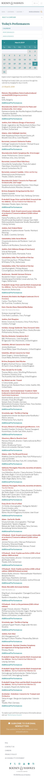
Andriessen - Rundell (9, 274)
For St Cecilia (17, 370)
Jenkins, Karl (6, 122)
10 (4, 60)
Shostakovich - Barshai (10, 645)
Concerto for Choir (22, 344)
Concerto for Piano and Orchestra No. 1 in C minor (19, 108)
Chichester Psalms (24, 141)
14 (25, 60)
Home (3, 11)
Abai (13, 634)
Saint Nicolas (21, 361)
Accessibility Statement (14, 758)
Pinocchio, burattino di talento (29, 468)
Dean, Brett (6, 504)
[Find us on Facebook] (10, 763)
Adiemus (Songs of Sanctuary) (23, 122)
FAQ (6, 743)
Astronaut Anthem (22, 587)
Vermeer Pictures (24, 274)
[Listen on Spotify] (29, 763)
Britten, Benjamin (8, 191)
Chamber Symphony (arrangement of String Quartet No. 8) (18, 646)
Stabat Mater (17, 228)
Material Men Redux (25, 307)
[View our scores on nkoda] (33, 763)
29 (30, 68)
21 (25, 64)
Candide (20, 172)
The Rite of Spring (21, 413)
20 (20, 64)
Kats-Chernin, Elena (9, 307)
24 (4, 68)
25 (9, 68)
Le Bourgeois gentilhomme (25, 427)
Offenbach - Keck (8, 211)
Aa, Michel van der (9, 380)
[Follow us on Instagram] (19, 763)
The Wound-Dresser (20, 454)
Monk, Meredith (8, 587)
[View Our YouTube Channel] (24, 763)
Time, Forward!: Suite (31, 328)
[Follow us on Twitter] (15, 763)
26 (15, 68)
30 (35, 68)
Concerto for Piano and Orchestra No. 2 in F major (19, 181)
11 (9, 60)
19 (15, 64)
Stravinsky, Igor (8, 413)
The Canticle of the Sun (25, 257)
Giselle (17, 519)
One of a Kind (16, 504)
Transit (19, 380)
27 (20, 68)
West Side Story (23, 161)
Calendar (19, 11)
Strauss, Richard (8, 427)
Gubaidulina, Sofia (8, 238)
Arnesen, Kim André (9, 296)
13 (20, 60)
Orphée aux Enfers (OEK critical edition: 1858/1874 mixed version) (21, 570)
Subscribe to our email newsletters (23, 724)
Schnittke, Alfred (8, 344)
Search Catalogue (34, 11)
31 (4, 72)
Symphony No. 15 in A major (28, 153)
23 (35, 64)
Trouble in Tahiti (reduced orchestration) (19, 392)
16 (35, 60)
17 (4, 64)
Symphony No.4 (22, 336)
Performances (8, 32)
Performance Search (15, 715)
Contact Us (9, 746)
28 (25, 68)
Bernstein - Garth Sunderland (13, 391)
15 (30, 60)
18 (9, 64)
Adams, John (6, 133)
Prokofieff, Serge (8, 199)
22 (30, 64)
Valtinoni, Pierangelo (9, 468)
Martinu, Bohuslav (9, 336)
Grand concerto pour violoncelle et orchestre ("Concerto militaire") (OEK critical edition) (21, 213)
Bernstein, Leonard (9, 141)
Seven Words (21, 238)
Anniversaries (8, 36)
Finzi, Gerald (6, 370)
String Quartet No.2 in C (25, 191)
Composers (10, 11)
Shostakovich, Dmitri (10, 107)
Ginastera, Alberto (9, 438)
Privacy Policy (11, 754)
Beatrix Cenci (22, 438)
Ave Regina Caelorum (25, 296)
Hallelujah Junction (19, 133)
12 (15, 60)
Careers (8, 750)
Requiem (15, 319)
